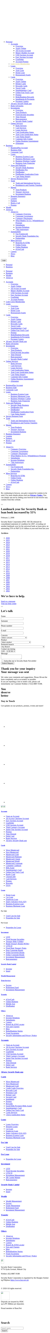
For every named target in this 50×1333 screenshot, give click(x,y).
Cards (13, 77)
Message (4, 653)
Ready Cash (10, 874)
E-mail (3, 631)
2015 (8, 562)
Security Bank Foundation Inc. (27, 236)
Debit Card (10, 836)
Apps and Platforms (18, 165)
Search (4, 1331)
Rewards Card (11, 1090)
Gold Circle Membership (20, 64)
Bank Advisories (17, 106)
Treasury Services (22, 192)
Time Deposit (21, 117)
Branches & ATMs (23, 243)
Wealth (8, 207)
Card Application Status (25, 132)
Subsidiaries (20, 225)
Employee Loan (12, 899)
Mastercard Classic (13, 859)
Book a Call (15, 203)
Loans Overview (12, 1124)
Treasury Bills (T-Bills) (14, 941)
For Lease (5, 1154)
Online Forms (21, 245)
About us (9, 210)
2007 (8, 580)
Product (4, 640)
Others (3, 1011)
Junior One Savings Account (17, 829)
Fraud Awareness (12, 1033)
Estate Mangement (13, 1206)
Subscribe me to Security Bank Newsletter (19, 661)
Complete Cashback (13, 866)
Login (4, 260)
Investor (9, 969)
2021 (8, 549)
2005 (8, 584)
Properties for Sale (13, 918)
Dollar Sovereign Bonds (15, 953)
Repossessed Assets (23, 75)
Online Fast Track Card (24, 93)
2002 (8, 591)
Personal (9, 42)
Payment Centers (22, 101)
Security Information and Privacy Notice (21, 1035)
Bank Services (21, 126)
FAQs (8, 885)
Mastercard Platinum (14, 857)
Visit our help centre (8, 604)
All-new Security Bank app (21, 104)
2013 (8, 567)
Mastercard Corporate (14, 863)
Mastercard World (13, 861)
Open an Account (12, 816)
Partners (14, 201)
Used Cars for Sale (13, 916)
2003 (8, 589)
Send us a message (8, 601)
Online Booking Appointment (27, 141)
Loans (13, 66)
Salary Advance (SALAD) (16, 902)
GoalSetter (20, 59)
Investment (4, 932)
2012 (8, 569)
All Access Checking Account (17, 818)
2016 (8, 560)
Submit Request (7, 663)
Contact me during (8, 649)
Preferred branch (7, 644)
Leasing (14, 198)
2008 (8, 578)
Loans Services (21, 130)
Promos (18, 95)
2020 (8, 551)
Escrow (9, 985)
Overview (19, 46)
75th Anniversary (22, 229)
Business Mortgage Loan (25, 159)
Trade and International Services (28, 183)
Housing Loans (12, 1127)
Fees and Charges (12, 1027)
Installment (10, 1099)
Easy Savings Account (24, 57)
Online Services (17, 123)
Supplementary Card (23, 90)
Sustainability (16, 232)
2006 (8, 582)
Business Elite (16, 150)
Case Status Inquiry (23, 137)
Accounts (14, 44)
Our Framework (22, 234)
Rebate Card (10, 1095)
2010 (8, 573)
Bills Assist (10, 868)
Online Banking (22, 247)
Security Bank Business (25, 168)
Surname (4, 621)
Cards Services (11, 1112)
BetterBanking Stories (14, 1031)
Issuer (8, 971)
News (13, 254)
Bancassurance (21, 119)
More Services (16, 240)
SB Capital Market (13, 1177)
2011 (8, 571)
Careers (14, 251)
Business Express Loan (24, 157)
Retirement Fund (12, 987)
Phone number (6, 626)
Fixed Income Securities (25, 115)
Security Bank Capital (24, 121)
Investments (15, 108)
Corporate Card (17, 152)
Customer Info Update (24, 139)
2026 (8, 538)
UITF (8, 937)
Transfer (4, 994)
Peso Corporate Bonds (14, 950)
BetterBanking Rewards (25, 97)
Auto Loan (20, 70)
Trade (13, 181)
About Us (14, 212)
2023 (8, 545)
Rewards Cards (21, 86)
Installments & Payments (25, 99)
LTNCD (9, 946)
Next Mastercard (12, 852)
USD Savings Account (24, 55)
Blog (12, 256)
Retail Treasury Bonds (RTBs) (17, 944)
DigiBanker (20, 172)
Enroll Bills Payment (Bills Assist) (19, 1106)
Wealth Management (8, 976)
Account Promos (22, 62)
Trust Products (21, 112)
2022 (8, 547)
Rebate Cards (21, 84)
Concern (4, 635)
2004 (8, 586)
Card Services (21, 128)
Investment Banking (23, 194)
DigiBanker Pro (22, 170)
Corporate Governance (24, 216)
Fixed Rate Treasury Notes (16, 948)
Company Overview (23, 214)
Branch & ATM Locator (15, 1024)
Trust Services (6, 980)
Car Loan (9, 897)
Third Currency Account (15, 827)
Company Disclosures (24, 218)
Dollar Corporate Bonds (15, 955)
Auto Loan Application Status (27, 134)
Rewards (9, 883)
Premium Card (11, 1093)
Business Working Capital (25, 161)
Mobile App (10, 1004)
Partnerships (20, 238)
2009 (8, 575)
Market (13, 187)
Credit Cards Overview (15, 1088)
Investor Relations (22, 227)
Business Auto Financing (25, 163)
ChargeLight (11, 877)
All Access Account (23, 51)
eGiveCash (20, 249)
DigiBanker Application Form (27, 174)
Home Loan (20, 73)
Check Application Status (15, 1115)
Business (9, 145)
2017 (8, 558)
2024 (8, 542)
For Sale (4, 1142)
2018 (8, 556)
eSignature (20, 143)
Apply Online (21, 48)
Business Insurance (18, 196)
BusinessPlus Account (19, 148)
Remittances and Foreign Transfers (29, 185)
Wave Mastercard (12, 850)
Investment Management (15, 957)
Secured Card (11, 1097)
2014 (8, 564)
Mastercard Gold (12, 855)
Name (3, 616)
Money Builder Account (25, 53)
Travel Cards (20, 88)
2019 (8, 553)
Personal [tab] (9, 271)
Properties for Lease (13, 927)
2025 (8, 540)
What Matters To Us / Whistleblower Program (28, 456)
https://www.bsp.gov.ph (19, 1280)
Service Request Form (19, 179)
